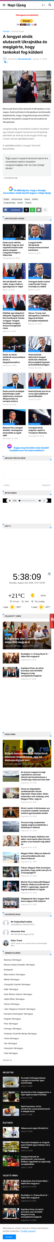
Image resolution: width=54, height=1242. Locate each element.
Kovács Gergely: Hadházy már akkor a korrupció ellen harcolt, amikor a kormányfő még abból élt (35, 840)
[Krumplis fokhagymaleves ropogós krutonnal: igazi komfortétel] (11, 1082)
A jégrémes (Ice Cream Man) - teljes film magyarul (35, 1182)
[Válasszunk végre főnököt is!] (11, 1132)
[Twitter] (26, 210)
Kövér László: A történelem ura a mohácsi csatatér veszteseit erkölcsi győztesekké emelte (35, 810)
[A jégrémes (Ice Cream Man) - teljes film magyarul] (11, 1185)
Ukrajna (28, 203)
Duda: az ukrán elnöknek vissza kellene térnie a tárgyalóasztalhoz (14, 358)
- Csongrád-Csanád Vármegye (16, 984)
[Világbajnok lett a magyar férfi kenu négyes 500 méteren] (11, 902)
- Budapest (8, 969)
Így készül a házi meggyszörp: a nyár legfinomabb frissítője (36, 1093)
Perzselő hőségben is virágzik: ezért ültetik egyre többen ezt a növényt (35, 1145)
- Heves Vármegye (11, 1004)
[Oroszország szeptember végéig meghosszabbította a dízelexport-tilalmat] (11, 826)
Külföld (35, 199)
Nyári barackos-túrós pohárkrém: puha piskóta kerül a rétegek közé (35, 1108)
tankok (20, 203)
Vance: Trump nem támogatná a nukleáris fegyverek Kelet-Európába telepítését (38, 317)
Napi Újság (17, 5)
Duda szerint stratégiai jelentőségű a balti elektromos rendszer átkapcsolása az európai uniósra (13, 396)
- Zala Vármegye (10, 1053)
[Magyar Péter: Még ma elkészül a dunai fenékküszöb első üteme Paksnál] (11, 857)
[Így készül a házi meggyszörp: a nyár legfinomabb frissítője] (11, 1096)
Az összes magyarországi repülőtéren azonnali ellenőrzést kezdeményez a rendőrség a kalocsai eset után (35, 776)
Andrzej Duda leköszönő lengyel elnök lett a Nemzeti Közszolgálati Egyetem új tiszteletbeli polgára (39, 359)
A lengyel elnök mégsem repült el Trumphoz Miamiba (37, 430)
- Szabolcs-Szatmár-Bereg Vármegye (20, 1033)
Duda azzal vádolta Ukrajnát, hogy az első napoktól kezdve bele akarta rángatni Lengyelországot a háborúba (13, 248)
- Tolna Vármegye (11, 1038)
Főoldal (6, 31)
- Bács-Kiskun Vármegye (14, 974)
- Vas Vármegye (10, 1043)
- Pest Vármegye (10, 1023)
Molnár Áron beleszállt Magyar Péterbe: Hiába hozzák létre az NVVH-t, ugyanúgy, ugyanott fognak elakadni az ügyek (35, 886)
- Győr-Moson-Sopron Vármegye (17, 994)
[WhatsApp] (32, 210)
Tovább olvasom (28, 1231)
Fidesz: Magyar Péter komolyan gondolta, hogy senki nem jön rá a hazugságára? (36, 870)
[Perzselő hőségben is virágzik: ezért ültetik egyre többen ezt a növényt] (11, 1146)
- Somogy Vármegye (12, 1028)
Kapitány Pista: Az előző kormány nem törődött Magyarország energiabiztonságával (32, 672)
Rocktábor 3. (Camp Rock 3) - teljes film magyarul (35, 655)
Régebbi (46, 485)
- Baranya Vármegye (12, 960)
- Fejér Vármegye (10, 989)
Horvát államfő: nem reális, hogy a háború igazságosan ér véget (13, 284)
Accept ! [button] (9, 1237)
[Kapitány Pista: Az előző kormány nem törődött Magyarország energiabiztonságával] (11, 672)
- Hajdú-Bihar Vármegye (14, 999)
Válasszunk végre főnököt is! (34, 1128)
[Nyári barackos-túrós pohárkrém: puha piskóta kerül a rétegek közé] (11, 1110)
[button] (4, 5)
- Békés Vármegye (11, 979)
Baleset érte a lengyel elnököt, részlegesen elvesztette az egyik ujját (13, 431)
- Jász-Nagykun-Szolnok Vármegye (19, 1009)
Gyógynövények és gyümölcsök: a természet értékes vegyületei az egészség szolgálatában (35, 1160)
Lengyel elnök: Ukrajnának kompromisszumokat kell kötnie (38, 246)
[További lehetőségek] (45, 210)
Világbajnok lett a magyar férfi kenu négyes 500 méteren (35, 899)
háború (27, 199)
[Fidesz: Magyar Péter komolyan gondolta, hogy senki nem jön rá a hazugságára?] (11, 871)
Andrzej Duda (17, 31)
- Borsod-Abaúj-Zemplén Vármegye (19, 964)
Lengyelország (9, 203)
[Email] (39, 210)
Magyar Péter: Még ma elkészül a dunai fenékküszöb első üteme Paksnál (35, 855)
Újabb (7, 485)
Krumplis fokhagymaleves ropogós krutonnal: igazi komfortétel (33, 1080)
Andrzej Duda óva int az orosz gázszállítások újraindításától (39, 393)
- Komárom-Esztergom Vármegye (18, 1014)
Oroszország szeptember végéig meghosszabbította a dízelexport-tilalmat (34, 825)
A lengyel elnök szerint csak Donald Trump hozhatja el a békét (39, 284)
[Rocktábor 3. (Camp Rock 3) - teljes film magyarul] (11, 658)
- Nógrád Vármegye (12, 1019)
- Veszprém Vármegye (13, 1048)
